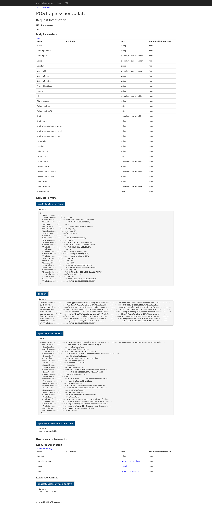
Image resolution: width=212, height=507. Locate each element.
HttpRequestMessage (130, 471)
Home (59, 3)
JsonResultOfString (44, 449)
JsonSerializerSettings (130, 461)
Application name (44, 3)
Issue (38, 38)
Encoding (125, 466)
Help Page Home (43, 7)
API (66, 3)
